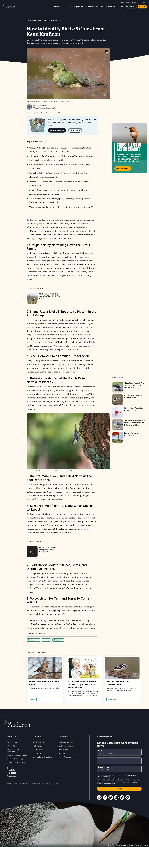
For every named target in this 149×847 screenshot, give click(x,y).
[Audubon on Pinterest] (127, 797)
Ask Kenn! (73, 699)
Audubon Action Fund (16, 763)
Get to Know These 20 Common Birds (122, 679)
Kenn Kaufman (41, 106)
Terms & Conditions (109, 784)
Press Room (37, 750)
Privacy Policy (46, 784)
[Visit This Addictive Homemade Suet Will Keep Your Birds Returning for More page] (129, 424)
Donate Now (63, 750)
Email (100, 750)
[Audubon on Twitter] (110, 797)
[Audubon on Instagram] (99, 797)
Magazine (135, 3)
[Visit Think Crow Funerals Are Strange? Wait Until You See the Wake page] (129, 387)
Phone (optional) (104, 767)
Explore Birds (79, 7)
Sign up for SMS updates (42, 757)
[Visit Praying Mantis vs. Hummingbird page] (129, 437)
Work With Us (38, 742)
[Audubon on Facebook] (105, 797)
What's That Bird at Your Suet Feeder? (45, 679)
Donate (142, 7)
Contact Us (37, 753)
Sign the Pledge (122, 168)
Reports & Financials (15, 759)
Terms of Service (102, 776)
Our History (11, 746)
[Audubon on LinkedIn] (116, 797)
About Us (67, 7)
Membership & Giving (109, 7)
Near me (132, 7)
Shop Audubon (125, 3)
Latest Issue (75, 130)
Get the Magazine (57, 130)
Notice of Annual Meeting (17, 755)
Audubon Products (65, 746)
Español (143, 3)
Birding (46, 640)
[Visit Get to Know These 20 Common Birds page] (129, 399)
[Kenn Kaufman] (29, 107)
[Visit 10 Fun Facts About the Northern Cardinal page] (129, 412)
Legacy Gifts (63, 753)
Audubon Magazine (38, 20)
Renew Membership (66, 757)
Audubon (8, 6)
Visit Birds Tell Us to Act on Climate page (129, 148)
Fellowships (37, 746)
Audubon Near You (65, 742)
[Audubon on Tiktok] (122, 797)
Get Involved (93, 7)
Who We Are (12, 742)
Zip (99, 759)
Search (122, 6)
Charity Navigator (12, 772)
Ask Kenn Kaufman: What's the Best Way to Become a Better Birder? (83, 679)
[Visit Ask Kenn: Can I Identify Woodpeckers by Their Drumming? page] (45, 551)
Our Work (56, 7)
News (33, 699)
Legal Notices (35, 784)
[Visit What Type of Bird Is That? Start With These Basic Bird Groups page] (45, 298)
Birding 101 (56, 20)
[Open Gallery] (106, 51)
